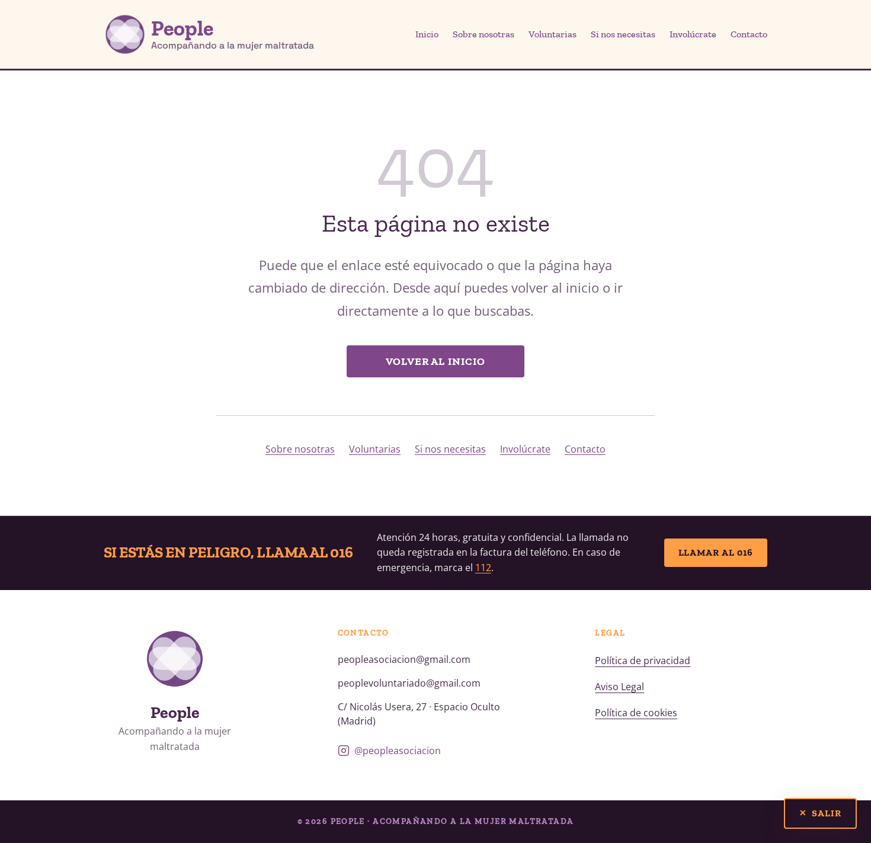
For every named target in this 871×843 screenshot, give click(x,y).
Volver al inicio (435, 361)
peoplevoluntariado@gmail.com (409, 683)
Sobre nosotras (483, 34)
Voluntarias (553, 34)
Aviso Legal (619, 686)
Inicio (426, 34)
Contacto (749, 34)
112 (483, 567)
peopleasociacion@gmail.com (404, 659)
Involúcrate (693, 34)
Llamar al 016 (716, 552)
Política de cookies (636, 712)
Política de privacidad (642, 660)
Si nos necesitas (623, 34)
